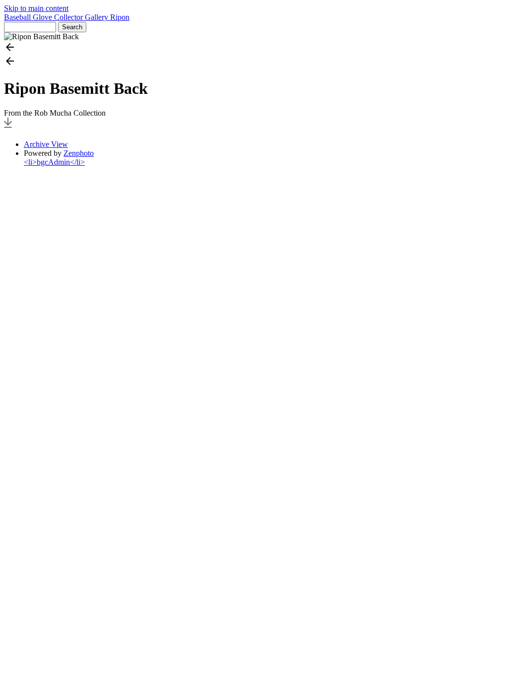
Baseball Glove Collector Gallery (57, 17)
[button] (254, 48)
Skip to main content (36, 8)
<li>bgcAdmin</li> (54, 162)
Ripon (119, 17)
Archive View (46, 144)
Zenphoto (79, 153)
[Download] (8, 127)
